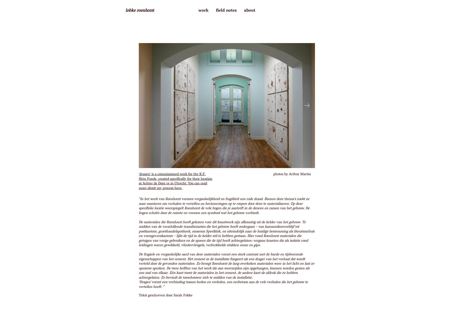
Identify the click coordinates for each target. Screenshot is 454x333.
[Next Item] (307, 105)
